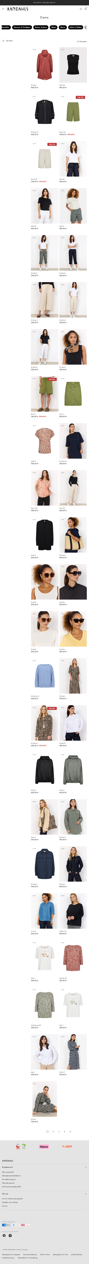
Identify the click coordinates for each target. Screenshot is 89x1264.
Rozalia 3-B (62, 132)
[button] (3, 9)
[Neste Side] (70, 1131)
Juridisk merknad (76, 1254)
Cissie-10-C (62, 508)
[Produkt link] (44, 69)
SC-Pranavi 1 (62, 555)
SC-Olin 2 (62, 1072)
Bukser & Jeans (41, 27)
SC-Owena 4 (34, 743)
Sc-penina (33, 602)
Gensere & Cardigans (22, 27)
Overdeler (5, 27)
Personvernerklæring (30, 1254)
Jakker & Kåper (76, 27)
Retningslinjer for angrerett (11, 1254)
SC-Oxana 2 (62, 837)
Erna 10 (61, 414)
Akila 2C (61, 226)
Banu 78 (33, 414)
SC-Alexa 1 (34, 85)
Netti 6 (33, 1072)
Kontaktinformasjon (8, 1258)
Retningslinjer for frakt (60, 1254)
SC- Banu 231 (63, 461)
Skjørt (53, 27)
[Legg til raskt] (65, 359)
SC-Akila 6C (34, 273)
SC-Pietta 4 (62, 696)
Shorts (62, 27)
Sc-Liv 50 (33, 931)
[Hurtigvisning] (37, 77)
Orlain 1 (33, 978)
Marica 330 (34, 508)
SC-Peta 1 (33, 790)
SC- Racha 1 (62, 367)
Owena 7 (33, 837)
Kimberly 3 (62, 884)
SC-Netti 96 (62, 743)
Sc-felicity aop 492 (36, 1025)
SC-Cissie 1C (34, 320)
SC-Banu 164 (62, 931)
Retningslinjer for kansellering (27, 1258)
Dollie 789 (62, 85)
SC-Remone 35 (35, 696)
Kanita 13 (33, 555)
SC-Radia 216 (34, 132)
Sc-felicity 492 (63, 978)
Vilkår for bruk (45, 1254)
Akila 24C (62, 179)
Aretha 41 (33, 461)
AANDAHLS (12, 1249)
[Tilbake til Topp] (86, 1261)
